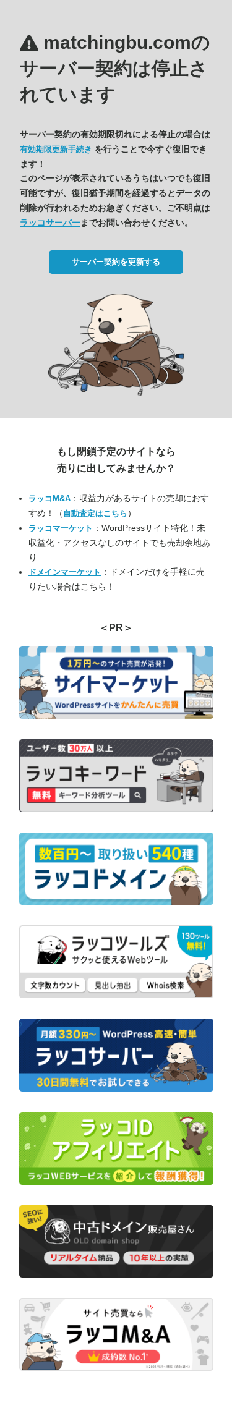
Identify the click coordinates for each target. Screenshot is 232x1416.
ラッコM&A (49, 498)
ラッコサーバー (50, 222)
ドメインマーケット (64, 572)
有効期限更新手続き (56, 149)
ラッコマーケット (60, 528)
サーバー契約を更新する (116, 261)
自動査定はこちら (95, 513)
